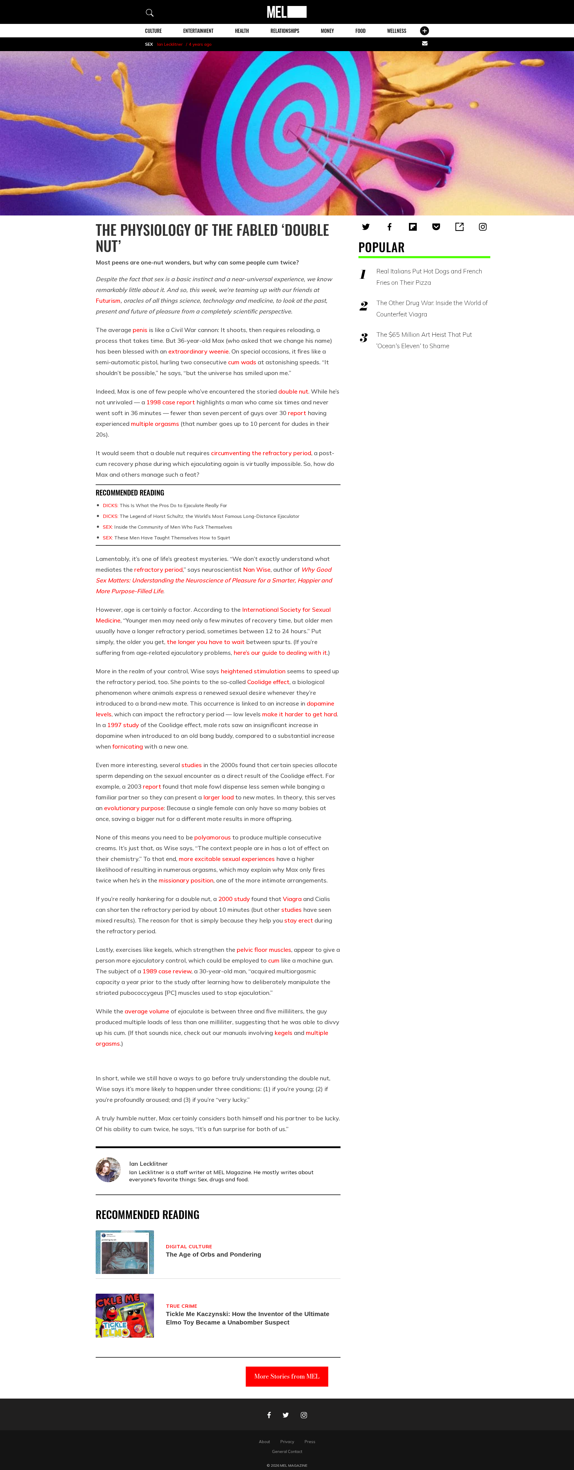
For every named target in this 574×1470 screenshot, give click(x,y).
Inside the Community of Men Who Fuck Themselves (167, 527)
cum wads (242, 362)
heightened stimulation (253, 671)
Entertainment (198, 30)
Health (242, 30)
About (264, 1441)
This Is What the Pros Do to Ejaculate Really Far (165, 505)
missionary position (186, 880)
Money (327, 30)
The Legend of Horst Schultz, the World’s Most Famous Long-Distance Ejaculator (201, 516)
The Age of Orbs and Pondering (213, 1254)
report (297, 413)
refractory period (158, 569)
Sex (149, 44)
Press (310, 1441)
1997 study (123, 725)
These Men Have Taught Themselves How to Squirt (166, 538)
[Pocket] (436, 227)
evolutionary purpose (134, 808)
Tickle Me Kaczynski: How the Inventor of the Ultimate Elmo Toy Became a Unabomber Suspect (247, 1318)
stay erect (298, 920)
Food (360, 30)
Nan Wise (257, 569)
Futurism (108, 300)
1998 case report (170, 402)
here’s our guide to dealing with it (280, 652)
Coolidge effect (268, 682)
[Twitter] (366, 227)
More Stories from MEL (287, 1376)
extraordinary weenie (198, 351)
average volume (147, 1011)
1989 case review (167, 971)
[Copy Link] (459, 227)
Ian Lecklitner (170, 44)
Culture (153, 30)
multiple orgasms (155, 423)
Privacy (287, 1441)
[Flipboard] (413, 227)
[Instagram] (483, 227)
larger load (218, 797)
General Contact (287, 1451)
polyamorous (212, 837)
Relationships (285, 30)
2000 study (234, 899)
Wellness (396, 30)
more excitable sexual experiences (227, 858)
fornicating (127, 746)
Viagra (292, 899)
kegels (283, 1032)
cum (274, 960)
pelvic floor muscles (264, 949)
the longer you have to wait (206, 641)
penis (140, 330)
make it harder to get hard (299, 714)
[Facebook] (390, 227)
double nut (293, 391)
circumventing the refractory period (261, 453)
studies (191, 765)
